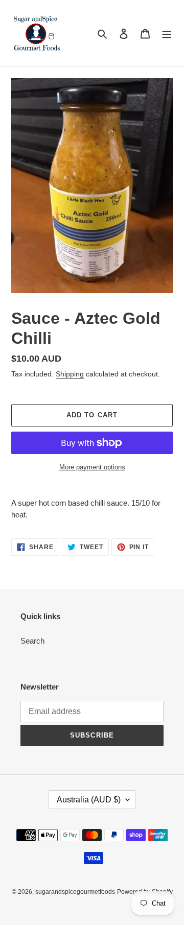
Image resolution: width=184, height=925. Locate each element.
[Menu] (166, 33)
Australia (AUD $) (89, 799)
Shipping (70, 374)
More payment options (92, 467)
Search (32, 640)
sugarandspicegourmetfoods (75, 891)
